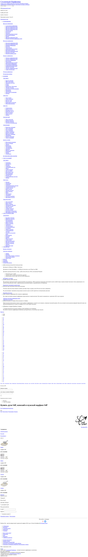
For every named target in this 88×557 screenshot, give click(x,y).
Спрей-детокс (9, 239)
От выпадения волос (10, 227)
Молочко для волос (10, 242)
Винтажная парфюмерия (11, 63)
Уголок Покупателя (7, 262)
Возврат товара (6, 541)
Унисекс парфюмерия (8, 55)
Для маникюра (9, 148)
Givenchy (40, 383)
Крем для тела (9, 189)
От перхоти (8, 228)
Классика (8, 32)
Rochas (55, 383)
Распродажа (8, 31)
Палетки (7, 93)
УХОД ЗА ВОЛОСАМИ (8, 213)
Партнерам (5, 534)
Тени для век (8, 97)
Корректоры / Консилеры (11, 86)
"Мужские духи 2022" (8, 299)
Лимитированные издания (11, 34)
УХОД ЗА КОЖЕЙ (7, 158)
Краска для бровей (10, 133)
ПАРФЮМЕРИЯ (7, 21)
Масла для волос (9, 238)
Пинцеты (8, 149)
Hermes (11, 383)
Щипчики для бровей (10, 134)
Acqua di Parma (83, 383)
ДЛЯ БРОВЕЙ (6, 125)
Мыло (7, 192)
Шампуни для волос (10, 218)
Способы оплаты (7, 528)
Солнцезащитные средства (11, 176)
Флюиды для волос (10, 243)
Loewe (29, 383)
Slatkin (52, 383)
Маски (7, 168)
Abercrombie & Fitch (45, 383)
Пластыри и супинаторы (11, 211)
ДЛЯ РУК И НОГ (7, 199)
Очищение (8, 162)
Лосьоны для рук (9, 206)
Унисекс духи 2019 (10, 67)
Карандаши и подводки (11, 102)
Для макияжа (8, 146)
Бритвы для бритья (7, 249)
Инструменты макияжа (11, 142)
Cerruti (3, 383)
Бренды (2, 311)
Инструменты (9, 235)
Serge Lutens (26, 383)
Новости (5, 259)
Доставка (5, 260)
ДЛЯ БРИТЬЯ (6, 246)
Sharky (2, 447)
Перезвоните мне (4, 19)
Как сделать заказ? (7, 533)
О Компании (6, 526)
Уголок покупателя (7, 539)
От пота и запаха (9, 209)
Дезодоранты (8, 193)
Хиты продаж (9, 47)
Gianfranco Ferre (69, 383)
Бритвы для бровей (10, 136)
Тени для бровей (9, 128)
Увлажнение (8, 163)
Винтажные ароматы (10, 35)
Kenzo (1, 383)
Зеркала (7, 144)
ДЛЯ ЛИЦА (6, 78)
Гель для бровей (9, 129)
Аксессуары (8, 258)
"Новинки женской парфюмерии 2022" (11, 298)
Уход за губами (9, 170)
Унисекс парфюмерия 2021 (12, 59)
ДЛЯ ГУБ (5, 105)
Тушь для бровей (9, 130)
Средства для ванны (10, 196)
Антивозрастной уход (10, 167)
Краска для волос (9, 223)
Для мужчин (5, 411)
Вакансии (5, 536)
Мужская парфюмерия (8, 40)
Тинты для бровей (10, 137)
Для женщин (11, 411)
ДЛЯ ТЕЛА (5, 180)
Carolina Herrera (7, 383)
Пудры (7, 84)
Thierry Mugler (37, 383)
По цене (2, 433)
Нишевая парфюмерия (11, 45)
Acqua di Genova (74, 383)
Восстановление (9, 173)
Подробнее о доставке (8, 278)
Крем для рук (9, 202)
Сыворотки (8, 166)
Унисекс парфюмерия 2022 (12, 58)
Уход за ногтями (9, 201)
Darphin (66, 383)
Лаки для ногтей (9, 119)
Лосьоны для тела (9, 190)
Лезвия (7, 253)
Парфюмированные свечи (11, 66)
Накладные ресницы (10, 103)
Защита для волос (9, 229)
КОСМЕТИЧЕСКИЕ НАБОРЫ (10, 156)
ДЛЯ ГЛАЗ (5, 95)
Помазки (8, 254)
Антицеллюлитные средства (12, 185)
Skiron (2, 460)
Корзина (2, 494)
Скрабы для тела (9, 188)
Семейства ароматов (7, 537)
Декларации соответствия (8, 542)
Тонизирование (9, 174)
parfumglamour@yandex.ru (15, 553)
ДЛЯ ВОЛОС (6, 215)
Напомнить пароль (5, 516)
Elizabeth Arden (14, 383)
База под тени (9, 101)
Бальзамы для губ (9, 110)
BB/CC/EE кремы (9, 81)
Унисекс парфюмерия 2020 (12, 68)
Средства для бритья (7, 251)
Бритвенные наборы (10, 257)
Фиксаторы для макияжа (11, 92)
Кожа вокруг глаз (9, 172)
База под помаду (9, 112)
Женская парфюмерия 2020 (12, 37)
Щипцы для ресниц (10, 150)
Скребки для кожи (10, 208)
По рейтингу (3, 435)
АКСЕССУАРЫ (6, 140)
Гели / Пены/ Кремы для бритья (13, 255)
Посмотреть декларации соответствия (11, 285)
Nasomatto (49, 383)
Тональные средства (10, 83)
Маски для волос (9, 222)
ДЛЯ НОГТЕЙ (6, 117)
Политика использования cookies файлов (12, 543)
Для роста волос (9, 225)
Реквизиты (5, 529)
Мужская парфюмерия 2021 (12, 44)
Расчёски (8, 236)
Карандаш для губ (10, 111)
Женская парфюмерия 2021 (12, 29)
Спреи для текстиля (10, 69)
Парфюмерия (5, 408)
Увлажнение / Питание (11, 205)
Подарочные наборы (7, 74)
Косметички (8, 145)
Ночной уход (8, 175)
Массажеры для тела (10, 197)
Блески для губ (9, 109)
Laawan (2, 474)
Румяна (7, 85)
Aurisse (2, 488)
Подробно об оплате (7, 292)
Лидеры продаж (9, 30)
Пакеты (7, 36)
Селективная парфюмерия (11, 25)
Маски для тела (9, 191)
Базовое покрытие (10, 120)
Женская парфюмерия (8, 23)
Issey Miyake (32, 383)
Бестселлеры (8, 61)
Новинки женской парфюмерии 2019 (14, 38)
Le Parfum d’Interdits (59, 383)
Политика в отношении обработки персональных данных (16, 544)
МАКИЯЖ (5, 76)
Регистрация (12, 516)
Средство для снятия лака (11, 122)
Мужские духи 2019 (10, 52)
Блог (4, 535)
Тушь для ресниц (9, 99)
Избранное (5, 261)
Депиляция (8, 195)
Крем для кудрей (9, 245)
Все (1, 408)
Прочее (7, 152)
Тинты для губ (9, 113)
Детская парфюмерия (7, 71)
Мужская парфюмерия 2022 (12, 43)
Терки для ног (9, 207)
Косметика (10, 408)
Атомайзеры (8, 153)
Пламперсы (8, 151)
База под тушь (9, 100)
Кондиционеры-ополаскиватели (9, 221)
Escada (63, 383)
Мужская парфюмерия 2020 (12, 51)
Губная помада (9, 108)
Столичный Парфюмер (11, 550)
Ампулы (7, 244)
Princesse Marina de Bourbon (20, 383)
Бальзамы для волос (10, 217)
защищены (7, 551)
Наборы (7, 115)
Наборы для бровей (10, 132)
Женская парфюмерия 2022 (12, 28)
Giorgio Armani (79, 383)
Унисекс (16, 411)
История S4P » (84, 427)
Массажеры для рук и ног (11, 212)
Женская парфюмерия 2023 (12, 27)
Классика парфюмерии (11, 60)
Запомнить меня (5, 514)
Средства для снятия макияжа (12, 88)
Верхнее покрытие (10, 121)
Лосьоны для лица (10, 87)
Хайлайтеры (8, 91)
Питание (8, 165)
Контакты (5, 527)
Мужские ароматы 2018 (11, 53)
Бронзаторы (8, 89)
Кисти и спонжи (9, 143)
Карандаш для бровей (10, 127)
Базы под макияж (9, 80)
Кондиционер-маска (10, 241)
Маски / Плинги (9, 204)
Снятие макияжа (9, 169)
